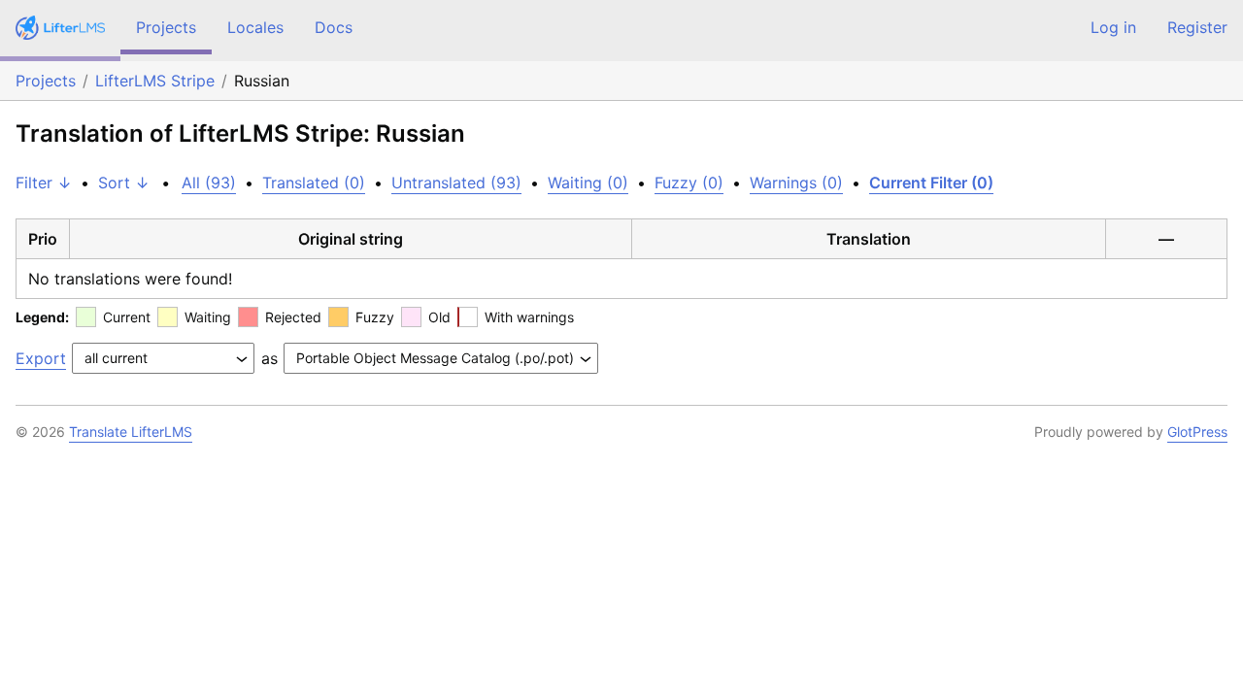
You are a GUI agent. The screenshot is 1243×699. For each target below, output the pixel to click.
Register (1197, 27)
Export (41, 358)
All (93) (209, 182)
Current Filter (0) (931, 182)
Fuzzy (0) (689, 182)
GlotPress (1197, 431)
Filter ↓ (44, 182)
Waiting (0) (588, 182)
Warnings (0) (796, 182)
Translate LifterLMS (130, 431)
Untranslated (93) (456, 182)
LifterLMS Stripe (155, 80)
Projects (166, 27)
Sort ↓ (124, 182)
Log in (1113, 27)
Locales (255, 27)
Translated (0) (313, 182)
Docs (334, 27)
